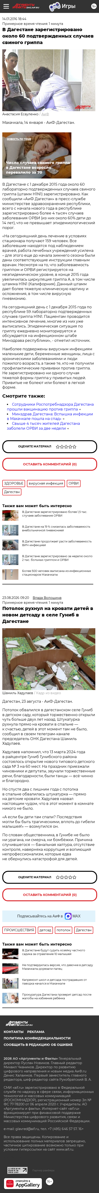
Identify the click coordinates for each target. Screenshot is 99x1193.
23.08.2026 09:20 (15, 598)
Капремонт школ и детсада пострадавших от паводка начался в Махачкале (54, 981)
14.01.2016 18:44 (14, 19)
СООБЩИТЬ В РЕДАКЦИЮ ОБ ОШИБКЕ (38, 1045)
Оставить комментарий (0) (50, 464)
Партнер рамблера (43, 1170)
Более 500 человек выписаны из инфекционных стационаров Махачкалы (56, 572)
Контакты (13, 1032)
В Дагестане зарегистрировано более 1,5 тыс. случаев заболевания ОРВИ (54, 513)
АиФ (45, 114)
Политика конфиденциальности (37, 1038)
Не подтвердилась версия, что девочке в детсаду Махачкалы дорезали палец (57, 966)
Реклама (35, 1032)
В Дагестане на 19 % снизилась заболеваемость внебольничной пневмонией (56, 528)
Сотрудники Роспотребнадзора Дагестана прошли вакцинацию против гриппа (50, 406)
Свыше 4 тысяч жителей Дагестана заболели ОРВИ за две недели (43, 426)
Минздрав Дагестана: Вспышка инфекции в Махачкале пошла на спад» (50, 416)
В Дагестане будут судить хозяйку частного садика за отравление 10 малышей (53, 952)
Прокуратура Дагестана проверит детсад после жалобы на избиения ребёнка (56, 996)
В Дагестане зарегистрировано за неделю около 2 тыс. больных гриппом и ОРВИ (57, 558)
